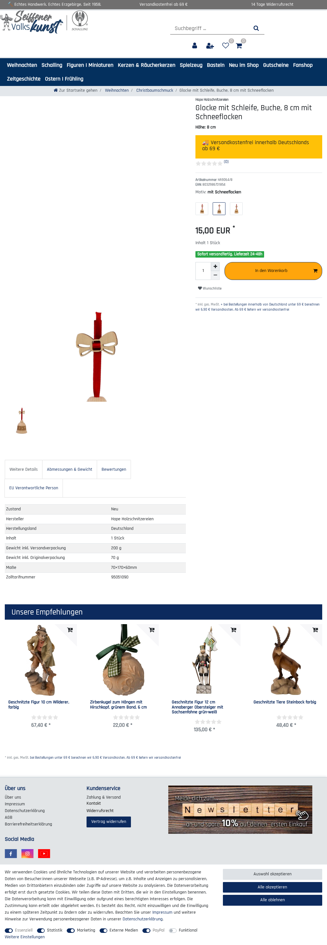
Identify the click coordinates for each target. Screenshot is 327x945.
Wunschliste (212, 288)
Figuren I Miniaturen (90, 65)
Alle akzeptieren (272, 887)
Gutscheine (276, 65)
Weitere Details (24, 469)
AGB (8, 817)
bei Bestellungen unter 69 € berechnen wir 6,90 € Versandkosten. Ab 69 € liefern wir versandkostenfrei (105, 757)
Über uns (13, 797)
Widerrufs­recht (100, 811)
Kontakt (94, 803)
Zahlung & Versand (104, 797)
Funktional (188, 930)
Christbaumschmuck (154, 90)
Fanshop (303, 65)
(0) (226, 162)
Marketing (86, 930)
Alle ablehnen (272, 900)
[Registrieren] (211, 46)
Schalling (52, 65)
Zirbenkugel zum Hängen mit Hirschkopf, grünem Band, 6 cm (118, 705)
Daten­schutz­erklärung (25, 811)
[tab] (23, 469)
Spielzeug (191, 65)
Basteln (215, 65)
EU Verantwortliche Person (33, 488)
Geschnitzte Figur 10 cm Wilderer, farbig (38, 705)
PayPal (158, 930)
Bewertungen (114, 469)
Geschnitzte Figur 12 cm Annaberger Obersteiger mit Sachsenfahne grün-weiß (197, 707)
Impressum (15, 804)
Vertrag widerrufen (108, 822)
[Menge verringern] (215, 275)
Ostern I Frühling (64, 78)
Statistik (54, 930)
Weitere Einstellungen (25, 937)
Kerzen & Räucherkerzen (146, 65)
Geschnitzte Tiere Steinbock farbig (285, 702)
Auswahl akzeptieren (273, 874)
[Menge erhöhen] (215, 266)
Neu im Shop (244, 65)
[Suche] (256, 28)
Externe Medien (124, 930)
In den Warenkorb (271, 271)
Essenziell (24, 930)
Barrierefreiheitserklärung (28, 824)
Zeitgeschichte (24, 78)
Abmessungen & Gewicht (69, 469)
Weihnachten (22, 65)
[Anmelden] (195, 46)
